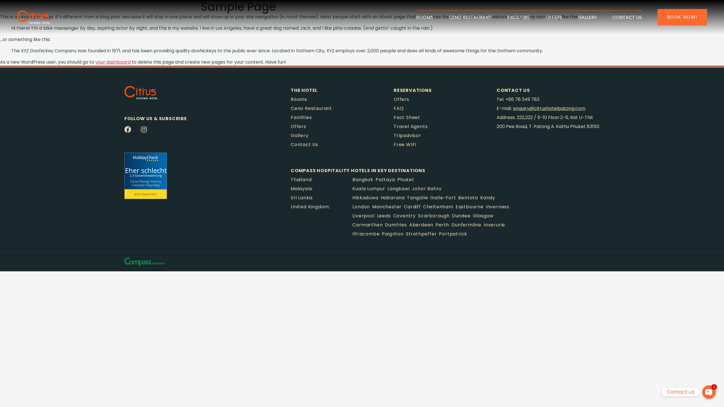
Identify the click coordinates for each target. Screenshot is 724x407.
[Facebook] (127, 129)
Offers (554, 17)
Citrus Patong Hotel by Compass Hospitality (145, 183)
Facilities (518, 17)
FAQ (399, 108)
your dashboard (113, 62)
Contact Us (627, 17)
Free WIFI (405, 144)
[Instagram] (143, 129)
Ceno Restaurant (470, 17)
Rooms (424, 17)
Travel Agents (411, 126)
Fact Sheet (407, 117)
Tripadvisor (407, 135)
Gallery (587, 17)
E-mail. (541, 108)
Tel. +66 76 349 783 (518, 99)
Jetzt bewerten (145, 194)
